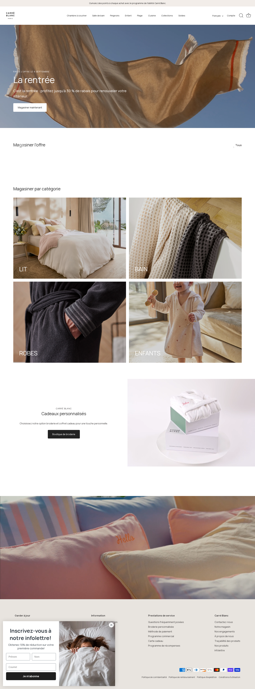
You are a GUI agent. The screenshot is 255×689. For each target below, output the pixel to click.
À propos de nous (224, 636)
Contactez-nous (224, 622)
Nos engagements (225, 631)
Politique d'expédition (207, 677)
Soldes (181, 15)
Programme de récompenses (164, 645)
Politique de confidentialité (154, 677)
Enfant (128, 15)
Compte (231, 15)
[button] (21, 147)
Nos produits (221, 645)
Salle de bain (98, 15)
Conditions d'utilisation (229, 677)
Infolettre (220, 650)
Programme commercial (161, 636)
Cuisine (152, 15)
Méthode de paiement (160, 631)
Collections (167, 15)
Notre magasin (222, 626)
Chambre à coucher (77, 15)
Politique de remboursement (182, 677)
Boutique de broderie (63, 434)
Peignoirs (114, 15)
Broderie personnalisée (161, 626)
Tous (238, 145)
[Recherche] (241, 15)
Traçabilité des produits (227, 641)
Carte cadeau (155, 641)
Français (216, 15)
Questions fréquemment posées (166, 622)
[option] (127, 76)
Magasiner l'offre (29, 145)
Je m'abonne (31, 676)
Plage (140, 15)
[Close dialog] (111, 625)
